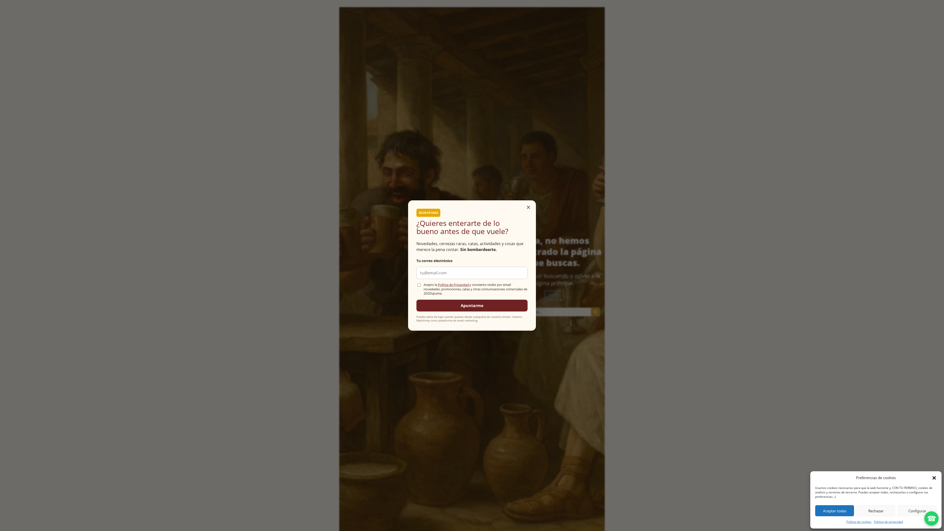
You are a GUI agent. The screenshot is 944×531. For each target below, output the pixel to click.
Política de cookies (858, 522)
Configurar (917, 510)
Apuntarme (472, 305)
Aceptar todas (834, 510)
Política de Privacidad (454, 285)
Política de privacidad (888, 522)
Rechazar (876, 510)
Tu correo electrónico (434, 260)
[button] (934, 477)
